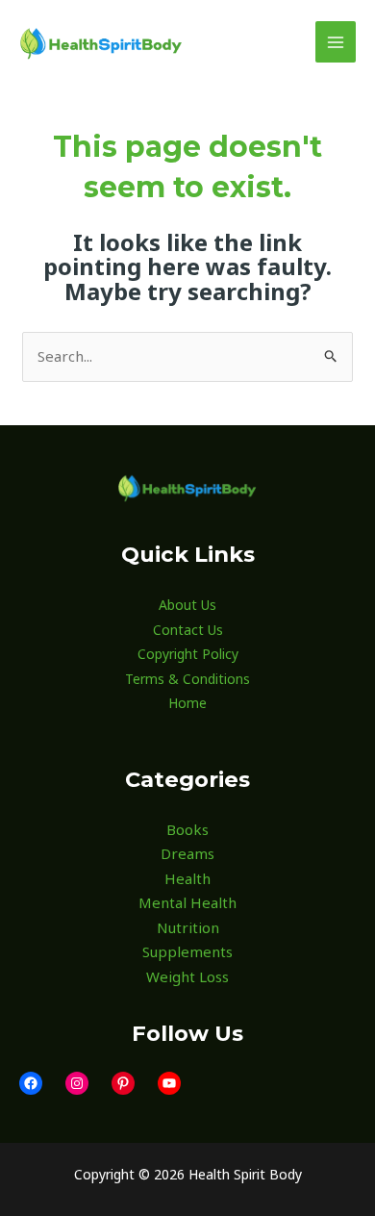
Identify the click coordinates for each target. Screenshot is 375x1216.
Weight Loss (187, 976)
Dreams (187, 853)
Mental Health (187, 902)
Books (187, 829)
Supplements (187, 951)
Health (187, 878)
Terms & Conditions (187, 679)
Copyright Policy (188, 654)
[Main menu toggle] (336, 42)
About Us (187, 604)
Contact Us (188, 630)
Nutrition (188, 927)
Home (187, 703)
